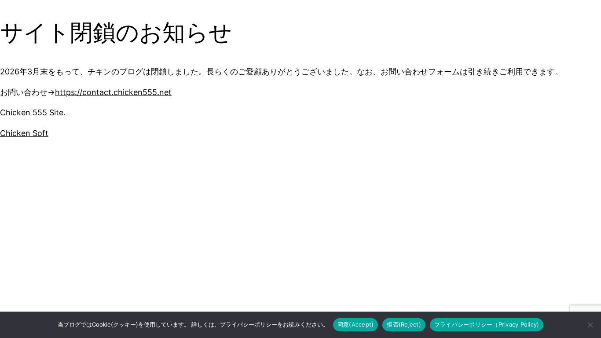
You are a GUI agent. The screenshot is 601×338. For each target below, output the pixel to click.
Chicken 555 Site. (33, 112)
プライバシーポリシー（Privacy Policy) (486, 324)
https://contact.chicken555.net (113, 92)
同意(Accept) (355, 324)
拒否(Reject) (404, 324)
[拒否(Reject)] (590, 324)
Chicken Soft (24, 133)
